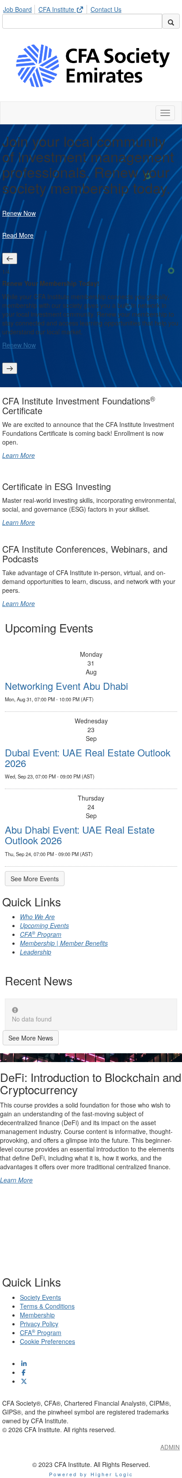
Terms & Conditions (47, 1306)
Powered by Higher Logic (91, 1474)
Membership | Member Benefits (64, 943)
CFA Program (40, 934)
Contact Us (106, 9)
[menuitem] (20, 8)
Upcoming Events (44, 925)
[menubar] (64, 8)
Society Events (40, 1297)
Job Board (17, 9)
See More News (30, 1037)
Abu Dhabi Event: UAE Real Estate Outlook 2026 (80, 835)
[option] (91, 313)
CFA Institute (57, 9)
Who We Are (37, 916)
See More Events (35, 878)
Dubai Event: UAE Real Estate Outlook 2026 (88, 757)
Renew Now (19, 213)
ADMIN (170, 1447)
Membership (37, 1314)
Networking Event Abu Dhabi (66, 685)
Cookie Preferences (47, 1341)
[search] (171, 21)
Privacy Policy (39, 1323)
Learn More (18, 455)
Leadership (35, 951)
